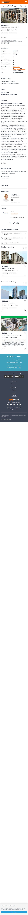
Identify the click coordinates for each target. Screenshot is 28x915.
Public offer (14, 395)
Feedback (14, 393)
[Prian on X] (11, 404)
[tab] (14, 233)
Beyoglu (23, 68)
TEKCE (12, 211)
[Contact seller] (25, 275)
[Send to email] (18, 223)
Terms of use (14, 384)
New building (16, 66)
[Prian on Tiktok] (20, 404)
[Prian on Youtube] (17, 404)
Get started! (14, 912)
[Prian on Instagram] (8, 404)
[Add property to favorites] (21, 6)
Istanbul (19, 68)
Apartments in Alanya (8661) (14, 360)
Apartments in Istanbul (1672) (14, 365)
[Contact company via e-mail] (12, 200)
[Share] (25, 6)
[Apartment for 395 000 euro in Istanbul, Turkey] (14, 299)
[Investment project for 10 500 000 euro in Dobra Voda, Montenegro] (14, 334)
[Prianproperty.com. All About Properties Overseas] (5, 2)
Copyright (14, 390)
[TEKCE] (6, 213)
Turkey (14, 68)
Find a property (14, 381)
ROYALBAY (3, 348)
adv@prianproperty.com (6, 419)
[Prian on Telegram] (14, 404)
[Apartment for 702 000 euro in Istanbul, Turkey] (14, 264)
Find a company (14, 387)
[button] (13, 234)
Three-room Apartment (18, 72)
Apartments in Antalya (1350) (14, 367)
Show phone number (15, 202)
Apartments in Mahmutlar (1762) (14, 362)
